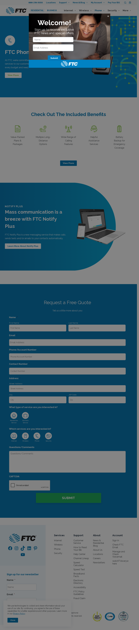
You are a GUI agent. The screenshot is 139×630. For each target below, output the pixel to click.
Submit (54, 58)
